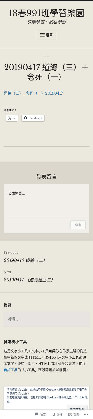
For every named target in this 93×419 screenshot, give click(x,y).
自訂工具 (11, 370)
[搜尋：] (46, 320)
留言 (78, 225)
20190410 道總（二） (25, 257)
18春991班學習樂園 (46, 13)
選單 (49, 35)
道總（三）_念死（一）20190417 (33, 93)
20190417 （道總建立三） (29, 276)
